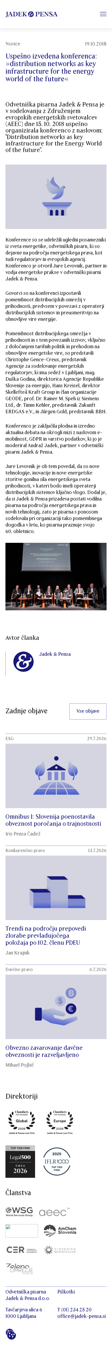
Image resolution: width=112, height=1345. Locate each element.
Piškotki (66, 1292)
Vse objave (87, 711)
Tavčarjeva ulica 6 (23, 1310)
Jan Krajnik (17, 953)
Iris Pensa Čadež (23, 834)
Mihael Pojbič (19, 1065)
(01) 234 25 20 (76, 1310)
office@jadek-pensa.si (81, 1316)
